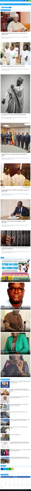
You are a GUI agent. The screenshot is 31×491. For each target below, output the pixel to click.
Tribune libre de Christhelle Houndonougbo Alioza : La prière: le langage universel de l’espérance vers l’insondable (15, 329)
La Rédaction (4, 0)
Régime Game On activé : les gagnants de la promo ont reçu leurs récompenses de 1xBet (20, 382)
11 (18, 481)
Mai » (3, 487)
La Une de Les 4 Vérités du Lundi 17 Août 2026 (9, 279)
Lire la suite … (13, 118)
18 (18, 482)
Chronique (3, 350)
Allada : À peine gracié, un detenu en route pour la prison (18, 411)
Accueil (2, 0)
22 (5, 484)
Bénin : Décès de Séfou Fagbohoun (15, 434)
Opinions (3, 306)
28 (1, 485)
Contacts (8, 0)
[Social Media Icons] (2, 469)
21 (1, 484)
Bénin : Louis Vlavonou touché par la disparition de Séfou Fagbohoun (18, 427)
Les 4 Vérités (8, 280)
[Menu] (3, 4)
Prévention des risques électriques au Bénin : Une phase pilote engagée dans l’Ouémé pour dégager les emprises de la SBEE (19, 442)
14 (1, 482)
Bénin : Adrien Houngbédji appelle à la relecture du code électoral (13, 66)
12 (22, 481)
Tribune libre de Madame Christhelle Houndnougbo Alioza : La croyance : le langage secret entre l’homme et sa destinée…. (14, 352)
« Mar (1, 487)
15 (5, 482)
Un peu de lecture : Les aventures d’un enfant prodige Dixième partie (13, 114)
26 (22, 484)
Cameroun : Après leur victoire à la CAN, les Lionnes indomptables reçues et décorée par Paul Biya (20, 450)
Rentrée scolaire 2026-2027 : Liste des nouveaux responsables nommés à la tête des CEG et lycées (19, 397)
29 (5, 485)
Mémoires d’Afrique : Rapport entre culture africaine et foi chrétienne (10, 307)
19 (22, 482)
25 (18, 484)
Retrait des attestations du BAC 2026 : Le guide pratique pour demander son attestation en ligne (19, 405)
